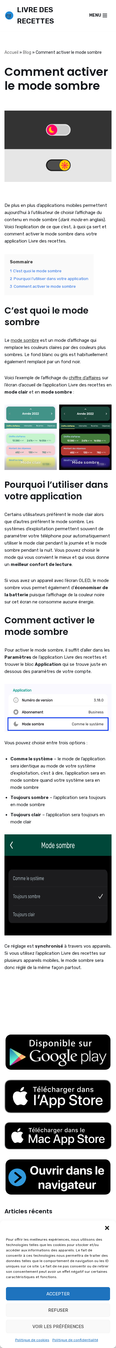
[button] (107, 1228)
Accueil (11, 52)
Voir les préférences (58, 1326)
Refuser (58, 1310)
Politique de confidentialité (75, 1340)
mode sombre (25, 340)
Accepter (58, 1294)
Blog (27, 52)
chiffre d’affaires (85, 377)
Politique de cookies (32, 1340)
